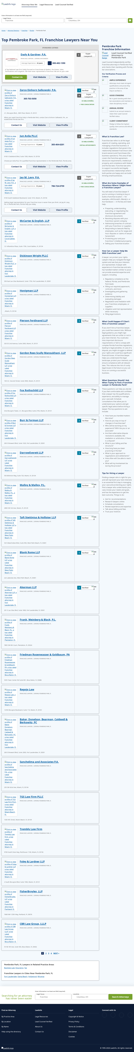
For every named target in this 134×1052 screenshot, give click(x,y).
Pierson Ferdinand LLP (34, 320)
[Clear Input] (62, 20)
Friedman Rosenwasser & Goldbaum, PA (45, 654)
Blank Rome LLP (30, 552)
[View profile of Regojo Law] (10, 697)
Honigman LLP (29, 290)
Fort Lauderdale (10, 976)
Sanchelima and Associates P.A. (39, 761)
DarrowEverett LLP (31, 452)
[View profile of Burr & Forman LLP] (10, 429)
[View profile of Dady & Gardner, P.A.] (11, 59)
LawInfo (38, 1010)
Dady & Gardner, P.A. (33, 54)
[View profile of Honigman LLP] (10, 298)
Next (55, 953)
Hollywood (32, 976)
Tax (25, 968)
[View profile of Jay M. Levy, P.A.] (10, 185)
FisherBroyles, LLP (31, 891)
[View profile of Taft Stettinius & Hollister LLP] (10, 527)
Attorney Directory (13, 30)
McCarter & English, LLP (34, 220)
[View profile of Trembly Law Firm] (10, 838)
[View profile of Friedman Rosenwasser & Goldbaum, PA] (10, 664)
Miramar (41, 976)
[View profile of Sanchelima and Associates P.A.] (10, 772)
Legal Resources (46, 4)
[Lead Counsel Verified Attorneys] (106, 55)
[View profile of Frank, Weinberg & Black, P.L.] (10, 630)
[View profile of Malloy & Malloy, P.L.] (10, 494)
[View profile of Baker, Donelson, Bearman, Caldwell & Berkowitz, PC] (10, 733)
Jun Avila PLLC (29, 136)
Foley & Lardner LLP (32, 861)
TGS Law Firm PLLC (31, 796)
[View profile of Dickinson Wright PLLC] (10, 266)
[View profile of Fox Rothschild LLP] (10, 398)
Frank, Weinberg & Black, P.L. (38, 619)
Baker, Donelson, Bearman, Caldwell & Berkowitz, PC (44, 721)
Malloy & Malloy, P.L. (32, 485)
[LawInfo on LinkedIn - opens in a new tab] (130, 1015)
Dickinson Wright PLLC (34, 255)
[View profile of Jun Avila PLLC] (10, 143)
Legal (71, 1010)
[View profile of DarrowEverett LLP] (10, 461)
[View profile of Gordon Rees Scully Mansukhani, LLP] (10, 364)
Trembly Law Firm (31, 829)
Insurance (19, 968)
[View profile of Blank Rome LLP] (10, 562)
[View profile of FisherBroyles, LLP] (10, 900)
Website (39, 77)
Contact (17, 77)
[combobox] (33, 20)
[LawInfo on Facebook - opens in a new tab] (104, 1015)
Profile (62, 77)
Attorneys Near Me (29, 4)
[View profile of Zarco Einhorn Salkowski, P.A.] (10, 99)
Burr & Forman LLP (32, 420)
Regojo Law (27, 689)
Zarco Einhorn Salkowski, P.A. (38, 90)
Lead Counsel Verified (64, 4)
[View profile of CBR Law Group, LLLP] (10, 932)
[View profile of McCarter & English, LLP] (10, 231)
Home (3, 30)
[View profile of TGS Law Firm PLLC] (10, 805)
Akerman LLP (28, 587)
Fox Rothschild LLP (31, 390)
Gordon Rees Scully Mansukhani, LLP (43, 353)
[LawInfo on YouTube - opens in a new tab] (121, 1015)
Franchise (24, 30)
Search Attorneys (120, 997)
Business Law (9, 968)
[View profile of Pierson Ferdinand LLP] (10, 329)
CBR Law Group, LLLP (33, 923)
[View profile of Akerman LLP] (10, 596)
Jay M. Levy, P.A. (30, 177)
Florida (32, 30)
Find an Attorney (9, 1010)
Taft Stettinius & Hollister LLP (38, 517)
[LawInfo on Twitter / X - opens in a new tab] (113, 1015)
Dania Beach (22, 976)
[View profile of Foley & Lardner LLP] (10, 869)
